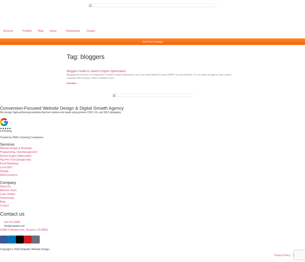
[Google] (36, 240)
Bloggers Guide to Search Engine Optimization (96, 71)
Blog (40, 30)
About (53, 30)
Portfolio (27, 30)
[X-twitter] (20, 240)
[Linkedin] (12, 240)
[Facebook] (4, 240)
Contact (90, 30)
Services (8, 30)
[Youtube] (28, 240)
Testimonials (73, 30)
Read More (72, 83)
